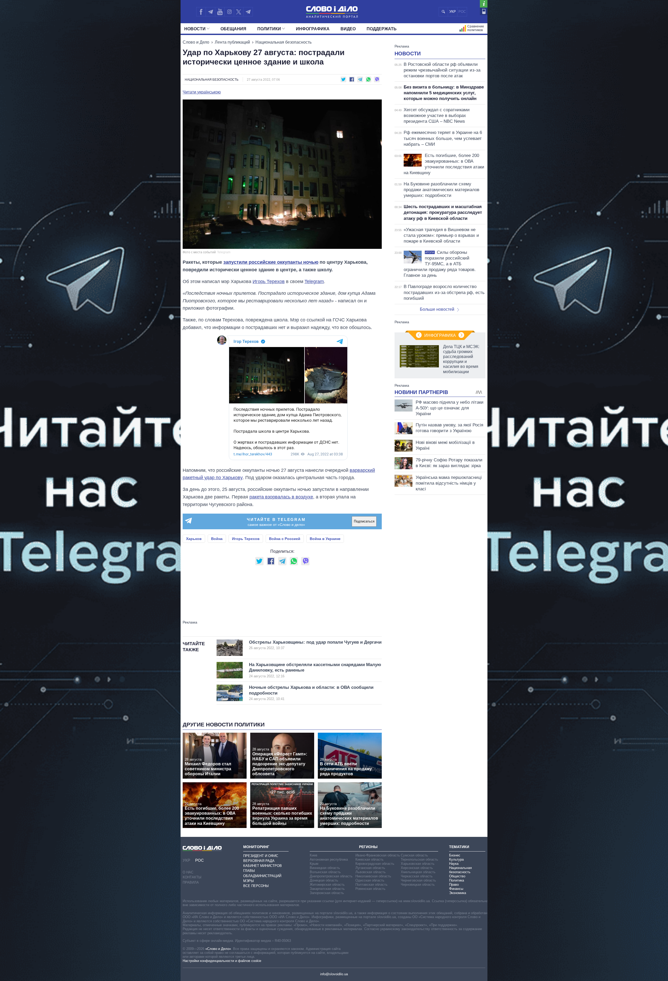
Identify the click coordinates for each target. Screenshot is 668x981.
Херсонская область (417, 868)
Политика (456, 880)
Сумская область (414, 855)
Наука (453, 864)
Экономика (457, 893)
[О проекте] (483, 4)
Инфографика (313, 29)
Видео (348, 29)
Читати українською (202, 92)
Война (217, 539)
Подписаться (364, 521)
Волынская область (325, 872)
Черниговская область (418, 880)
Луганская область (370, 868)
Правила (191, 882)
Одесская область (369, 880)
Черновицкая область (418, 884)
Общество (457, 876)
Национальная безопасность (283, 42)
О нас (188, 872)
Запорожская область (327, 893)
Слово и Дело (196, 42)
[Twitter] (238, 11)
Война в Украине (325, 539)
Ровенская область (370, 889)
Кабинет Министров (262, 866)
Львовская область (370, 872)
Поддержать (382, 29)
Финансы (456, 889)
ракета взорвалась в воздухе (281, 497)
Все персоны (256, 886)
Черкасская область (417, 876)
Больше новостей (437, 309)
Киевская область (369, 859)
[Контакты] (483, 11)
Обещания (233, 29)
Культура (456, 859)
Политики (269, 29)
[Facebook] (201, 11)
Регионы (368, 847)
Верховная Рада (259, 861)
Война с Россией (284, 539)
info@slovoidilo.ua (334, 974)
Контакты (192, 877)
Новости (195, 29)
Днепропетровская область (331, 876)
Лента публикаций (232, 42)
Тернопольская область (419, 859)
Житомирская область (327, 884)
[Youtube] (219, 11)
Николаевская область (373, 876)
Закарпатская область (327, 889)
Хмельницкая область (418, 872)
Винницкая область (325, 868)
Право (454, 884)
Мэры (248, 881)
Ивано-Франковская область (377, 855)
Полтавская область (371, 884)
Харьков (194, 539)
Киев (313, 855)
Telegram (314, 281)
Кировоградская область (374, 864)
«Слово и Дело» (218, 949)
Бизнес (454, 855)
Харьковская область (417, 864)
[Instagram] (229, 11)
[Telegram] (210, 11)
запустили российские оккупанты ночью (270, 262)
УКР (452, 12)
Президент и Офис (260, 856)
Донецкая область (324, 880)
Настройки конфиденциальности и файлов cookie (222, 961)
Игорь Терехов (269, 281)
